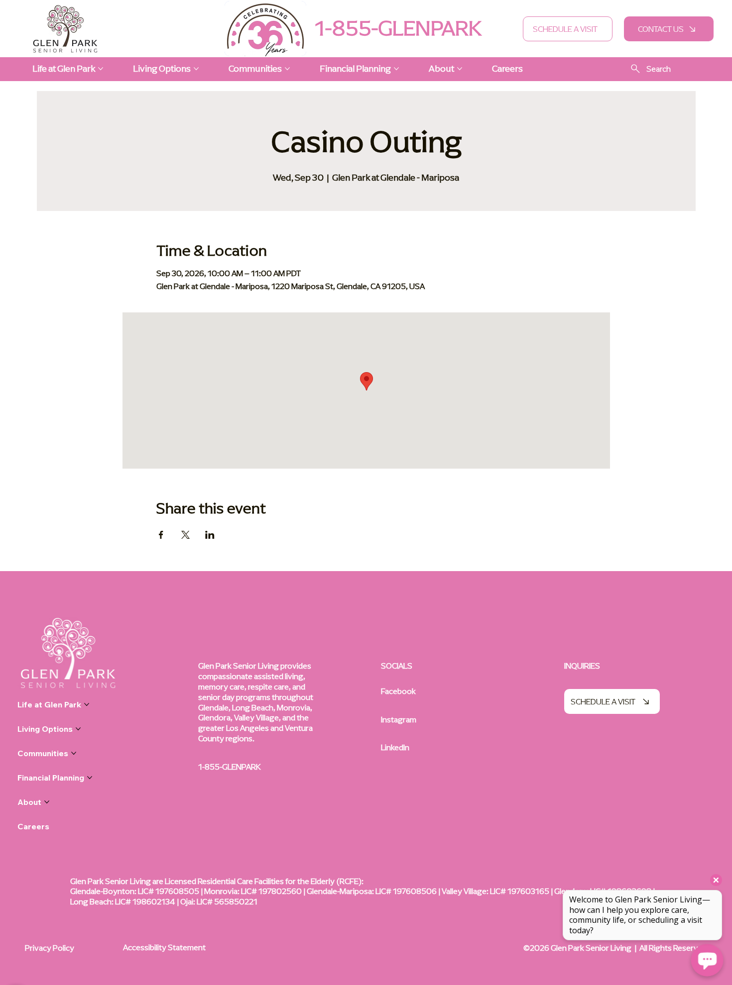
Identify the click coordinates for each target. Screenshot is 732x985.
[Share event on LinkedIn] (210, 535)
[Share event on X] (185, 535)
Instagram (398, 719)
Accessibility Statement (164, 947)
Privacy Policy (49, 948)
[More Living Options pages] (196, 68)
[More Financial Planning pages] (396, 68)
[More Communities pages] (287, 68)
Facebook (398, 691)
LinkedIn (395, 747)
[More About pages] (459, 68)
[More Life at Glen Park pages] (100, 68)
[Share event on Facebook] (161, 535)
